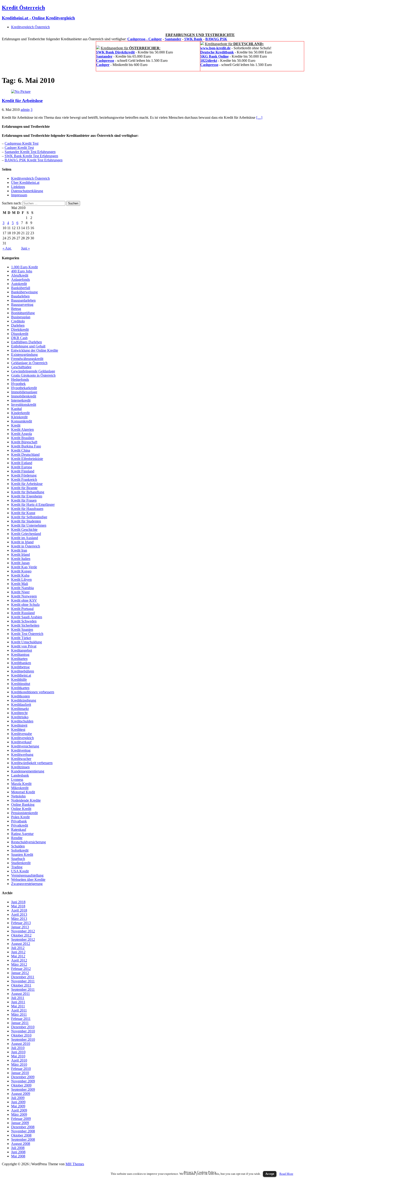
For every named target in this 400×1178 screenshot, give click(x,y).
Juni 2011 (18, 1002)
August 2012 (20, 944)
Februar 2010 (21, 1069)
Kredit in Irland (22, 542)
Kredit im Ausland (24, 538)
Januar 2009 (20, 1123)
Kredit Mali (19, 584)
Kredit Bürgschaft (24, 442)
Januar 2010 (20, 1073)
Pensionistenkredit (24, 813)
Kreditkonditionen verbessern (32, 692)
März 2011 (19, 1014)
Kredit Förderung (24, 475)
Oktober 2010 (21, 1035)
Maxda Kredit (21, 784)
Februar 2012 (21, 969)
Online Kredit (21, 809)
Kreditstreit (19, 725)
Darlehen (18, 325)
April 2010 (19, 1060)
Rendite (16, 838)
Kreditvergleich (22, 738)
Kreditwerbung (22, 754)
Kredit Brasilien (22, 438)
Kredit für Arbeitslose (22, 100)
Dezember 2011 (22, 977)
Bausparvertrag (22, 304)
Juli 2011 (17, 998)
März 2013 (19, 919)
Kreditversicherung (25, 746)
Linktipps (18, 187)
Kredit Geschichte (24, 529)
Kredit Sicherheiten (25, 625)
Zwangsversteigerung (27, 884)
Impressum (19, 195)
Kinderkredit (20, 413)
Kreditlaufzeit (21, 704)
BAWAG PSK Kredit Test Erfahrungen (33, 160)
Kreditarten (19, 659)
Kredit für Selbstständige (29, 517)
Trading (16, 867)
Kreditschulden (22, 721)
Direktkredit (20, 329)
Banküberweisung (24, 292)
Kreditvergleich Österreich (30, 27)
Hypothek (18, 384)
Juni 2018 (18, 902)
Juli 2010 (18, 1048)
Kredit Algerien (22, 429)
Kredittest (18, 729)
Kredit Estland (21, 463)
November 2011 (23, 981)
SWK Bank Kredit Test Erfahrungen (31, 156)
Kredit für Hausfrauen (27, 509)
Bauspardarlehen (23, 300)
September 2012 (23, 939)
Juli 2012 (18, 948)
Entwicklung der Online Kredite (34, 350)
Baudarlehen (20, 296)
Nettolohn (18, 796)
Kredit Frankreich (24, 479)
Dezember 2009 (22, 1077)
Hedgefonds (20, 379)
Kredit (15, 425)
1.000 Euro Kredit (24, 267)
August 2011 (20, 994)
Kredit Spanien (22, 629)
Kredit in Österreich (25, 546)
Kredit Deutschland (25, 454)
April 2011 (19, 1010)
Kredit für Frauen (24, 500)
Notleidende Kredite (26, 800)
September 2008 (23, 1139)
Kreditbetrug (20, 667)
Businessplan (20, 317)
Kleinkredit (19, 417)
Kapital (16, 409)
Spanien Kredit (22, 854)
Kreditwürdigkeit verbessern (32, 763)
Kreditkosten (20, 696)
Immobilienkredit (23, 396)
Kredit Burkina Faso (26, 446)
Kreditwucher (21, 759)
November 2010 (23, 1031)
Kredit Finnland (22, 471)
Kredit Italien (20, 559)
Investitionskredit (23, 404)
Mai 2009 (18, 1106)
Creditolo (18, 321)
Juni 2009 (18, 1102)
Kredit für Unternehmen (28, 525)
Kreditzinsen (20, 767)
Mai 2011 (18, 1006)
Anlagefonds (20, 279)
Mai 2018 (18, 906)
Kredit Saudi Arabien (26, 617)
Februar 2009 (21, 1119)
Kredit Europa (21, 467)
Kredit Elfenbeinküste (27, 459)
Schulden (18, 846)
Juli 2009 (18, 1098)
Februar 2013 (21, 923)
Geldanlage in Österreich (29, 363)
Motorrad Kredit (23, 792)
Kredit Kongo (21, 571)
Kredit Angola (21, 434)
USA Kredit (20, 871)
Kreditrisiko (19, 717)
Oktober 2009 (21, 1085)
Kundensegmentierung (27, 771)
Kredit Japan (20, 563)
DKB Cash (19, 338)
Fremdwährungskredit (27, 359)
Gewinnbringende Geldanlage (33, 371)
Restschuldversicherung (28, 842)
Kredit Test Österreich (27, 634)
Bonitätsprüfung (23, 313)
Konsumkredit (21, 421)
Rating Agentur (22, 834)
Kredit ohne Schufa (25, 604)
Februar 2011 (21, 1019)
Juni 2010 (18, 1052)
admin (25, 110)
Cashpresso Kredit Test (21, 143)
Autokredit (19, 284)
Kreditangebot (21, 650)
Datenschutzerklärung (27, 191)
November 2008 (23, 1131)
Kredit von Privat (23, 646)
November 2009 (23, 1081)
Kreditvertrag (21, 750)
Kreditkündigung (23, 700)
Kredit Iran (19, 550)
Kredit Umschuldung (26, 642)
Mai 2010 (18, 1056)
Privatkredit (19, 825)
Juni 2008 (18, 1152)
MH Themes (75, 1164)
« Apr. (7, 248)
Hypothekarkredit (24, 388)
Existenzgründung (24, 354)
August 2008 (20, 1144)
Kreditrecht (19, 713)
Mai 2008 (18, 1156)
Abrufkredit (19, 275)
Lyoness (17, 779)
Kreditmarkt (20, 709)
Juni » (25, 248)
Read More (286, 1173)
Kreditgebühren (22, 671)
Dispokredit (19, 334)
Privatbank (19, 821)
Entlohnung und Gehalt (28, 346)
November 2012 (23, 931)
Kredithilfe (19, 679)
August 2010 (20, 1044)
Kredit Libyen (21, 579)
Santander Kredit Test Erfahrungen (30, 152)
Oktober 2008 (21, 1135)
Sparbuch (18, 859)
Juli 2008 (18, 1148)
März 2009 (19, 1114)
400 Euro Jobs (21, 271)
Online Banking (22, 804)
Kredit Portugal (22, 609)
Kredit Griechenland (26, 534)
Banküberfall (20, 288)
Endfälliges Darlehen (26, 342)
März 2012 (19, 964)
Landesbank (20, 775)
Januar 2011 (20, 1023)
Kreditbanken (21, 663)
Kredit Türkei (21, 638)
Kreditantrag (20, 654)
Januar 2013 (20, 927)
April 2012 (19, 960)
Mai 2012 (18, 956)
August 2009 (20, 1094)
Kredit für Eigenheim (26, 496)
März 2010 (19, 1064)
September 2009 (23, 1089)
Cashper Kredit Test (19, 148)
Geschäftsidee (21, 367)
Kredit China (20, 450)
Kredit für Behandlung (27, 492)
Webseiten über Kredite (28, 879)
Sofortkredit (19, 850)
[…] (259, 117)
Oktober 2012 (21, 935)
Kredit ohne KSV (24, 600)
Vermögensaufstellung (27, 875)
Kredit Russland (23, 613)
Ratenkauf (18, 829)
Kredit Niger (20, 592)
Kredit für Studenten (26, 521)
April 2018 (19, 910)
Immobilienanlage (24, 392)
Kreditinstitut (20, 684)
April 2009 (19, 1110)
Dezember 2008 (22, 1127)
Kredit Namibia (22, 588)
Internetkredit (21, 400)
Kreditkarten (20, 688)
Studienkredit (21, 863)
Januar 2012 (20, 973)
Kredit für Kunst (23, 513)
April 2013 (19, 914)
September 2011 (23, 989)
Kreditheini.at (21, 675)
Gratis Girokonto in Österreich (33, 375)
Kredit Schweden (24, 621)
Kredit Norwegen (24, 596)
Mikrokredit (19, 788)
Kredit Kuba (20, 575)
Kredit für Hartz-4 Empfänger (33, 504)
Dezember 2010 (22, 1027)
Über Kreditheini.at (25, 182)
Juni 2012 (18, 952)
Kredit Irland (20, 554)
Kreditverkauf (21, 742)
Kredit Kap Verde (24, 567)
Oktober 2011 (21, 985)
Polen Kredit (20, 817)
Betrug (16, 309)
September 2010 (23, 1039)
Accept (269, 1173)
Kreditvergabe (21, 734)
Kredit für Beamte (24, 488)
